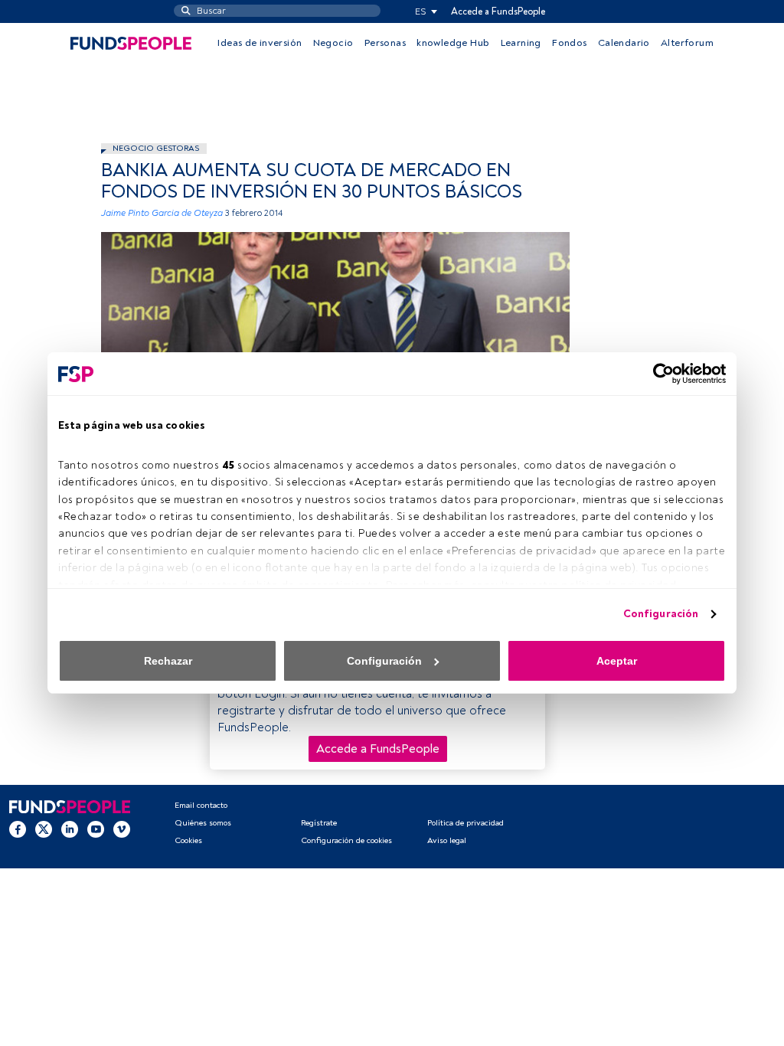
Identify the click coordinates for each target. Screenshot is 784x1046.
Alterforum (687, 43)
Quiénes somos (203, 823)
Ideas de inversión (259, 43)
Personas (385, 43)
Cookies (188, 840)
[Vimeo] (121, 828)
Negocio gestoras (156, 148)
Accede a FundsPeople (498, 11)
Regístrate (319, 823)
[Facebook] (17, 828)
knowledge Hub (452, 43)
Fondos (569, 43)
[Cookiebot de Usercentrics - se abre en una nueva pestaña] (659, 373)
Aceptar (616, 661)
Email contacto (201, 805)
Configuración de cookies (346, 840)
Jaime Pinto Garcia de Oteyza (162, 213)
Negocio (333, 43)
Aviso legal (446, 840)
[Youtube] (95, 828)
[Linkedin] (69, 828)
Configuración (660, 613)
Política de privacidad (465, 823)
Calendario (624, 43)
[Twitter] (43, 828)
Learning (521, 43)
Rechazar (168, 661)
